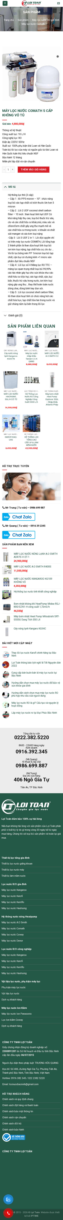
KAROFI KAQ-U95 (11, 438)
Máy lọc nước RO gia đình (45, 20)
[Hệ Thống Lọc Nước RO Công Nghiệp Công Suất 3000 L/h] (31, 380)
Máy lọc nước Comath (33, 24)
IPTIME (35, 1216)
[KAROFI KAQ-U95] (11, 423)
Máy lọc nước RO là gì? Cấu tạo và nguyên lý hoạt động (35, 704)
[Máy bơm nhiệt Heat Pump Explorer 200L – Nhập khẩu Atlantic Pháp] (52, 380)
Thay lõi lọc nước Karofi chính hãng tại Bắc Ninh (33, 654)
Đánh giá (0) (15, 315)
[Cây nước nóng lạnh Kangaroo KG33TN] (11, 339)
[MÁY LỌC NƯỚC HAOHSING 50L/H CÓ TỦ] (11, 380)
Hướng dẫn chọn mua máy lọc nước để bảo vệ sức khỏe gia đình (35, 684)
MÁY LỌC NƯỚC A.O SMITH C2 (52, 354)
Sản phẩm (23, 20)
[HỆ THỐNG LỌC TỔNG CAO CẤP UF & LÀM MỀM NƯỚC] (31, 423)
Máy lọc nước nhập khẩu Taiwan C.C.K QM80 (31, 357)
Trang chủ (9, 20)
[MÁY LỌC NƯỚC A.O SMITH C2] (52, 339)
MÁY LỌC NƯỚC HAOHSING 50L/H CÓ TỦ (11, 396)
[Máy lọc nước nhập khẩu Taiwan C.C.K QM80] (31, 339)
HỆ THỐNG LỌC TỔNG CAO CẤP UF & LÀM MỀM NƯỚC (31, 441)
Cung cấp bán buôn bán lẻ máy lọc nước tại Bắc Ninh (34, 674)
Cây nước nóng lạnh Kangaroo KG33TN (11, 356)
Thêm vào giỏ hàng (33, 169)
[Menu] (5, 3)
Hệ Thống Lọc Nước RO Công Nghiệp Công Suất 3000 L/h (31, 398)
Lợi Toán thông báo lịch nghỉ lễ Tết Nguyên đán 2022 (36, 664)
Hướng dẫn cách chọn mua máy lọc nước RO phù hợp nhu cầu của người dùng (34, 694)
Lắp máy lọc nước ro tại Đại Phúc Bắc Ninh (34, 712)
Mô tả (11, 186)
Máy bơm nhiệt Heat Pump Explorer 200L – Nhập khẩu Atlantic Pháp (52, 399)
